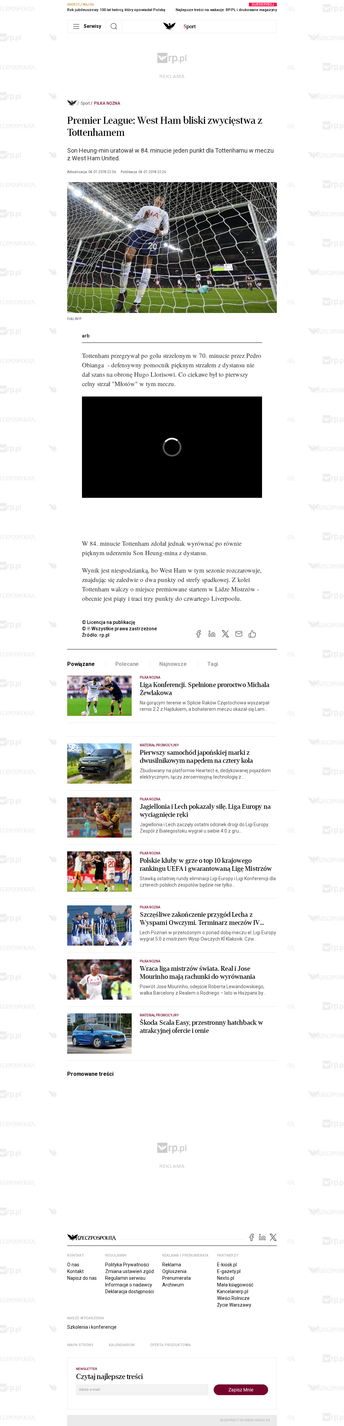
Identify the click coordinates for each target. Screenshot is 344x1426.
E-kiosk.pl (227, 1264)
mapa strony (80, 1345)
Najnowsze (173, 664)
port (189, 26)
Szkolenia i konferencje (92, 1327)
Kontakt (75, 1271)
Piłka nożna (107, 103)
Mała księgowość (235, 1284)
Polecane (127, 664)
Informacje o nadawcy (128, 1284)
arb (85, 335)
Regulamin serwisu (125, 1278)
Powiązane (81, 664)
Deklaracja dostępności (129, 1291)
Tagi (212, 664)
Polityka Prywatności (127, 1264)
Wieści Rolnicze (233, 1298)
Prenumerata (176, 1278)
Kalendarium (122, 1345)
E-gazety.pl (229, 1271)
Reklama (171, 1264)
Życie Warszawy (234, 1305)
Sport (85, 103)
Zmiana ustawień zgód (129, 1271)
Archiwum (173, 1284)
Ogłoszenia (174, 1271)
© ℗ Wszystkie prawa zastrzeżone (119, 628)
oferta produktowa (170, 1345)
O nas (73, 1264)
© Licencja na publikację (109, 622)
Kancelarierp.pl (232, 1291)
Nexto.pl (225, 1278)
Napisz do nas (82, 1278)
